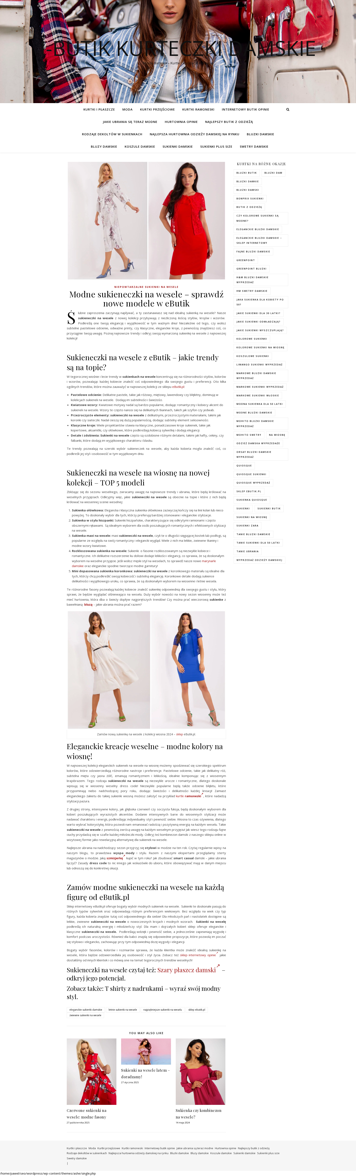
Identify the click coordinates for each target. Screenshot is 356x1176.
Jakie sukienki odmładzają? (259, 321)
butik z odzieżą (249, 206)
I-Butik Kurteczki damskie (178, 48)
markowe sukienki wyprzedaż (260, 386)
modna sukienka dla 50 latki (260, 403)
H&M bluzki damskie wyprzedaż (253, 280)
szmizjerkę (115, 858)
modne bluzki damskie (254, 412)
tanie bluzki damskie (254, 534)
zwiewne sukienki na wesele (85, 1015)
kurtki (180, 796)
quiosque (244, 465)
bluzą (88, 604)
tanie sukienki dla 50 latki (258, 542)
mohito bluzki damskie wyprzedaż (255, 423)
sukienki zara (248, 525)
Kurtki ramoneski (198, 109)
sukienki (243, 508)
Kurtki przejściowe (157, 109)
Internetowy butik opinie (245, 109)
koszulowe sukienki (253, 356)
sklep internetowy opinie (198, 955)
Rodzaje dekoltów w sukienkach (112, 134)
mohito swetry (249, 434)
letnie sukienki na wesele (123, 1009)
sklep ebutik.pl (196, 1009)
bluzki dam (273, 172)
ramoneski (193, 796)
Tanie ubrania (248, 551)
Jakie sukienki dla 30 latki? (259, 313)
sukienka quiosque (252, 499)
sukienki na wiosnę (252, 517)
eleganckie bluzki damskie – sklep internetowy (259, 240)
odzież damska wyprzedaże (258, 443)
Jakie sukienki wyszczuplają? (260, 330)
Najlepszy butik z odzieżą (229, 122)
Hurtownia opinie (181, 122)
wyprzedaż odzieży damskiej (259, 560)
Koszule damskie (140, 146)
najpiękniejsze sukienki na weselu (162, 1009)
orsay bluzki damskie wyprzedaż (254, 454)
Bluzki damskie (260, 134)
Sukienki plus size (216, 146)
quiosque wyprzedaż (253, 482)
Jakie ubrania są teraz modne (130, 122)
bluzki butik (247, 172)
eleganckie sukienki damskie (85, 1009)
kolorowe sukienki (252, 338)
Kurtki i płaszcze (99, 109)
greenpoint (246, 260)
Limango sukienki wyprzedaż (260, 364)
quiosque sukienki (251, 474)
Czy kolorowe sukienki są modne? (258, 218)
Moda (127, 109)
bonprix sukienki (250, 198)
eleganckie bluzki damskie (258, 229)
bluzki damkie (248, 181)
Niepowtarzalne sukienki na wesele (146, 287)
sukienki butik (269, 508)
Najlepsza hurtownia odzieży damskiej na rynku (194, 134)
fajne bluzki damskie (253, 251)
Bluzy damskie (104, 146)
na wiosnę (277, 434)
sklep (179, 734)
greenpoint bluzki (252, 268)
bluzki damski (248, 189)
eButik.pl (178, 387)
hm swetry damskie (252, 290)
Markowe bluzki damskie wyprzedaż (256, 376)
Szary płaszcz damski (186, 970)
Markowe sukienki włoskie (258, 395)
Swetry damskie (254, 146)
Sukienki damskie (178, 146)
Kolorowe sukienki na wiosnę (261, 347)
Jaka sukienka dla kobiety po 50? (260, 302)
